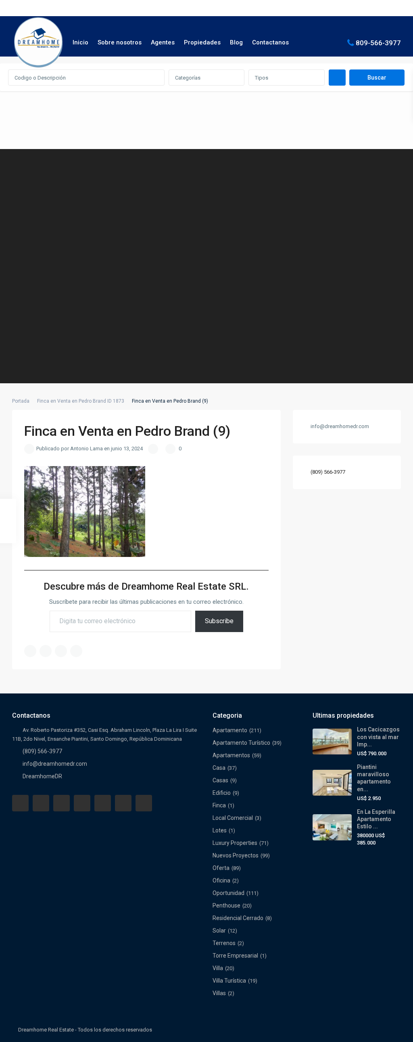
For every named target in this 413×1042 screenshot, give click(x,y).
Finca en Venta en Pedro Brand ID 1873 (80, 401)
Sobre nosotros (120, 42)
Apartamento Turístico (241, 742)
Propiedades (202, 42)
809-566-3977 (378, 42)
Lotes (220, 830)
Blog (236, 42)
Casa (219, 768)
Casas (220, 780)
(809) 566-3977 (328, 472)
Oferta (221, 868)
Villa (218, 968)
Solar (219, 930)
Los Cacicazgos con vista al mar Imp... (378, 736)
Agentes (163, 42)
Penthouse (226, 905)
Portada (20, 401)
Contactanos (270, 42)
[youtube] (123, 803)
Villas (219, 993)
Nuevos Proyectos (236, 855)
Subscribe (219, 621)
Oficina (221, 880)
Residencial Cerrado (238, 918)
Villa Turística (229, 980)
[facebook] (20, 803)
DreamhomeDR (42, 776)
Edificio (222, 793)
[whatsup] (41, 803)
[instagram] (144, 803)
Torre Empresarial (235, 955)
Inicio (80, 42)
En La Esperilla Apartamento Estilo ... (376, 819)
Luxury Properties (235, 843)
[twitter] (61, 803)
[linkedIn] (82, 803)
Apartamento (230, 730)
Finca (219, 805)
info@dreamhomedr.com (55, 763)
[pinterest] (102, 803)
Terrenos (224, 943)
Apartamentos (231, 755)
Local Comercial (233, 818)
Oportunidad (228, 893)
